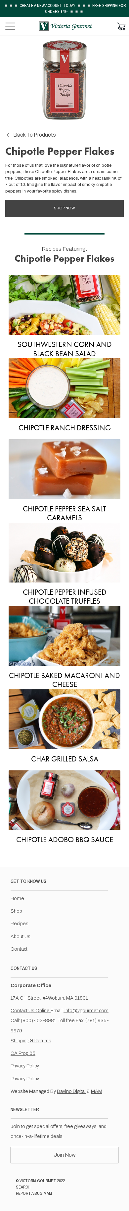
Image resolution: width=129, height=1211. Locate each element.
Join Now (64, 1155)
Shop (16, 911)
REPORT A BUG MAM (34, 1193)
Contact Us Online (31, 1010)
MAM (96, 1091)
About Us (20, 936)
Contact (19, 949)
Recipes (19, 923)
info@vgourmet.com (86, 1010)
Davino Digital (71, 1091)
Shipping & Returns (31, 1040)
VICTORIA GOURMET (38, 1181)
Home (17, 898)
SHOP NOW (64, 208)
